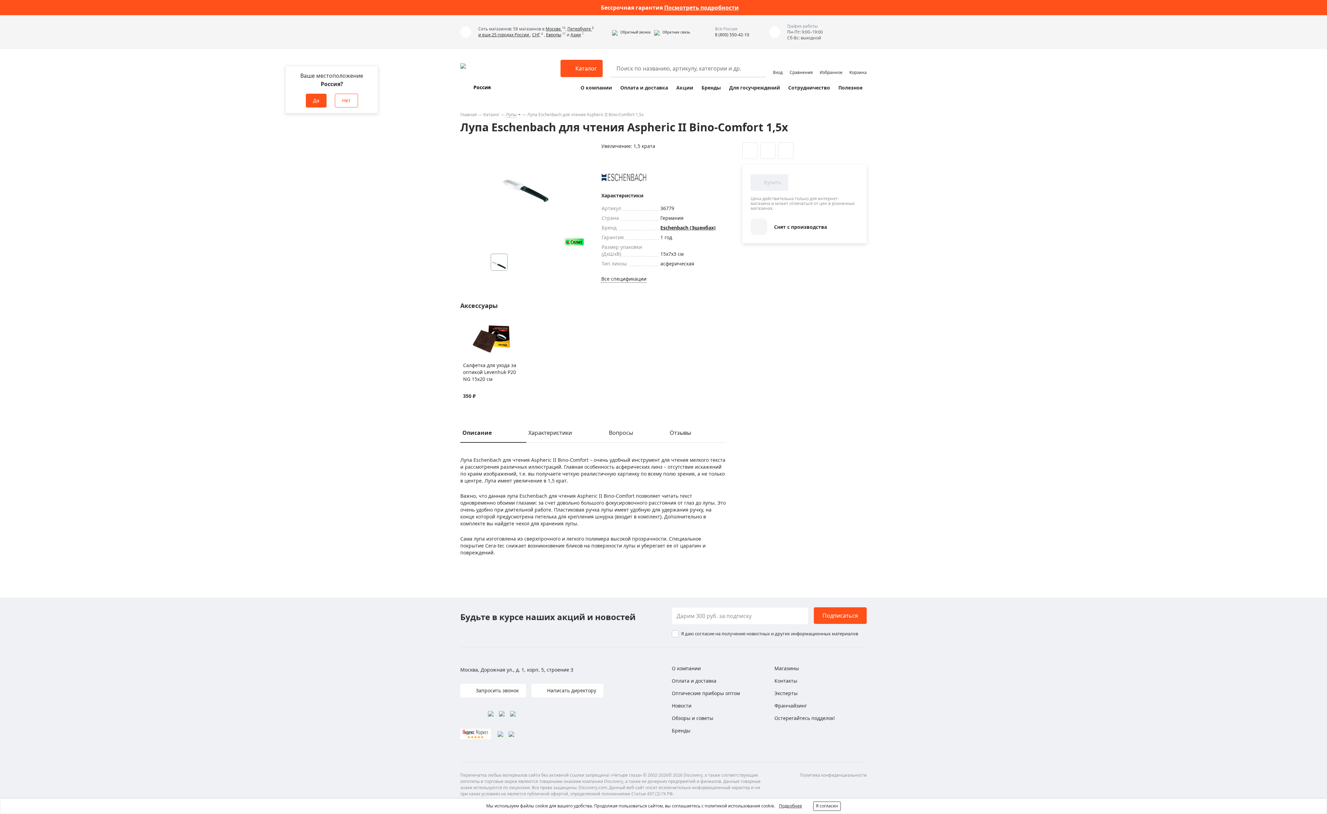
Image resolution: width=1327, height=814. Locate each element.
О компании (596, 87)
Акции (684, 87)
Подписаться (840, 615)
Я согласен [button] (827, 806)
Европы (553, 35)
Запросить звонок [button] (496, 690)
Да (316, 100)
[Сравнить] (475, 326)
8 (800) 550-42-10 (732, 35)
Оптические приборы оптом (706, 693)
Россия (482, 87)
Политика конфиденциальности (833, 775)
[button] (631, 32)
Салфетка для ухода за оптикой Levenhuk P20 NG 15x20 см (489, 372)
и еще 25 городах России (504, 35)
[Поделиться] (785, 150)
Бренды (711, 87)
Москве (554, 29)
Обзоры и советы (692, 718)
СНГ (536, 35)
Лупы (511, 115)
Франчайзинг (790, 705)
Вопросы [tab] (621, 433)
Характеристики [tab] (550, 433)
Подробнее (790, 806)
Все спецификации (624, 278)
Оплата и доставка (644, 87)
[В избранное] (466, 326)
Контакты (785, 680)
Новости (681, 705)
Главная (468, 115)
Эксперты (786, 693)
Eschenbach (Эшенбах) (688, 227)
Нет (346, 100)
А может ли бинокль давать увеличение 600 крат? (669, 7)
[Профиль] (778, 65)
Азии (576, 35)
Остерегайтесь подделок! (804, 718)
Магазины (786, 668)
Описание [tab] (477, 433)
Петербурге (579, 29)
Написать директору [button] (571, 690)
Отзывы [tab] (680, 433)
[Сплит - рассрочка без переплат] (574, 242)
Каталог (491, 115)
